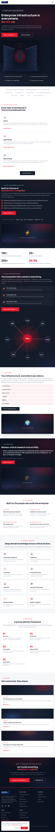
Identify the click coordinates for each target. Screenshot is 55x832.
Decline (17, 828)
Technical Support (5, 819)
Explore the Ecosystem (9, 309)
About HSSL (40, 794)
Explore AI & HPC (7, 213)
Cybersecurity (23, 799)
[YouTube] (8, 806)
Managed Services (24, 806)
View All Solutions (26, 173)
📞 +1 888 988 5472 (38, 780)
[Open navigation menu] (52, 2)
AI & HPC (21, 796)
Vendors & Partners (42, 796)
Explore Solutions (9, 35)
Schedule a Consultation (19, 780)
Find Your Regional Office (9, 408)
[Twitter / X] (5, 806)
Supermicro (30, 219)
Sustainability (41, 801)
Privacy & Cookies (23, 812)
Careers (39, 799)
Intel (25, 219)
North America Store (5, 812)
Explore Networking (8, 166)
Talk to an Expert (25, 35)
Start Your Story (7, 462)
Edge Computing (23, 801)
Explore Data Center (8, 147)
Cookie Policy (15, 825)
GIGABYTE (37, 219)
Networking (22, 804)
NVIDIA (17, 219)
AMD (22, 219)
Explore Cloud (6, 128)
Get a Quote (4, 817)
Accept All (24, 828)
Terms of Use (23, 815)
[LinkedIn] (2, 806)
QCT (42, 219)
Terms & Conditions (24, 817)
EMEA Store (4, 815)
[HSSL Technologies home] (4, 2)
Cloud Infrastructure (24, 794)
